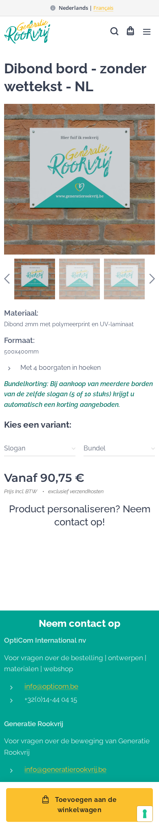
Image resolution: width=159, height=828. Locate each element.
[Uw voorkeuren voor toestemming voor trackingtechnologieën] (144, 813)
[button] (114, 31)
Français (103, 7)
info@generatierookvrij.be (65, 769)
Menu (147, 31)
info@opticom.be (51, 686)
